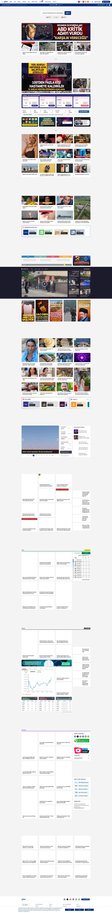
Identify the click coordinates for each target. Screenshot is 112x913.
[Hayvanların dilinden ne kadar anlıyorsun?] (82, 342)
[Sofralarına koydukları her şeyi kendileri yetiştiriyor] (30, 522)
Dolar (41, 668)
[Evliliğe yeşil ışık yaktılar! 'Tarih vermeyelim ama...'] (64, 810)
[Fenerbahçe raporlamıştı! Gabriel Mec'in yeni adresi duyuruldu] (65, 357)
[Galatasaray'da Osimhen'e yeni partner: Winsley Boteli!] (46, 92)
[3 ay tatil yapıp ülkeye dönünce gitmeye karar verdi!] (30, 765)
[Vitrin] (79, 2)
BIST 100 (26, 671)
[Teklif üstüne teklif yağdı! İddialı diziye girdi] (47, 780)
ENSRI (40, 710)
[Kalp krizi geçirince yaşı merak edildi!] (47, 138)
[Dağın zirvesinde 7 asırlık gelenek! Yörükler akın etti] (77, 526)
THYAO (57, 704)
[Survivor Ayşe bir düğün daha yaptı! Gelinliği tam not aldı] (30, 744)
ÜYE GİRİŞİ (98, 1)
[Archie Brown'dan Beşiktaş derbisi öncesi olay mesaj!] (25, 92)
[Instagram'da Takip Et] (80, 737)
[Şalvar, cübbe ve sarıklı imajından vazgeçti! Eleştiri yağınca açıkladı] (47, 765)
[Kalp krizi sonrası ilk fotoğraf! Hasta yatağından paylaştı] (49, 92)
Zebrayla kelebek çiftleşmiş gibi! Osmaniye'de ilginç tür (85, 494)
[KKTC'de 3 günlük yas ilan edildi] (31, 92)
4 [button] (36, 455)
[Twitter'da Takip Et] (78, 737)
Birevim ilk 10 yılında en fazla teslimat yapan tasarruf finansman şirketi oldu (46, 848)
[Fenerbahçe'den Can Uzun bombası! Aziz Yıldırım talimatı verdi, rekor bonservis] (62, 92)
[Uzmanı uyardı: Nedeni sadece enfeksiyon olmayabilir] (47, 215)
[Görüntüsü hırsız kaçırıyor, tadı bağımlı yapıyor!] (64, 493)
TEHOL (57, 703)
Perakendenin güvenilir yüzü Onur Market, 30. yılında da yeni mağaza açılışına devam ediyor (82, 862)
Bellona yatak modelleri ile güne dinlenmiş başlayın (47, 861)
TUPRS (57, 708)
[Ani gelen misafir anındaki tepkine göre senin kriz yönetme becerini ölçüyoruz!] (47, 372)
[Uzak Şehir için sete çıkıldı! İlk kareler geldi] (47, 795)
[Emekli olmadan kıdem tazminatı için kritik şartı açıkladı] (30, 387)
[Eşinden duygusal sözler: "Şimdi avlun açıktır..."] (65, 200)
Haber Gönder (86, 899)
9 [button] (49, 455)
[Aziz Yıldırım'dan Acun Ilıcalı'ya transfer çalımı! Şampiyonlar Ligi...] (51, 92)
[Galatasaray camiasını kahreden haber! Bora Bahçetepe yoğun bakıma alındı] (71, 92)
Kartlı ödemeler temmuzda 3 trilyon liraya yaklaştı (64, 876)
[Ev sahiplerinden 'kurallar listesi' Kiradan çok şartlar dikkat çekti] (47, 522)
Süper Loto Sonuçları (83, 789)
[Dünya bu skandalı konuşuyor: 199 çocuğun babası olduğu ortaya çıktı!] (59, 92)
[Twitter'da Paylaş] (83, 807)
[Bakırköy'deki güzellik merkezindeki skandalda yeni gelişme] (36, 92)
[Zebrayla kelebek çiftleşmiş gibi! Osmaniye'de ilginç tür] (77, 494)
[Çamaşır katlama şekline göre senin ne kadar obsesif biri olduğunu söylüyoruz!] (47, 200)
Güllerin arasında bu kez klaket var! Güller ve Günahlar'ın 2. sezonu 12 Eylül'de (64, 848)
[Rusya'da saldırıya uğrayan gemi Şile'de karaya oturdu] (41, 92)
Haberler (36, 906)
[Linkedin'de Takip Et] (83, 737)
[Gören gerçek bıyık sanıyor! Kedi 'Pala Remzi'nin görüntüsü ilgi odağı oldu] (77, 518)
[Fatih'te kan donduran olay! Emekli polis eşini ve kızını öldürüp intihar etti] (54, 92)
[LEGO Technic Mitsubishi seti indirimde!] (47, 387)
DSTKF (40, 704)
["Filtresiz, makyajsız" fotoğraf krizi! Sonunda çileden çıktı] (30, 780)
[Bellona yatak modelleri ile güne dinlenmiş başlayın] (47, 855)
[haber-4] (70, 310)
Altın (52, 668)
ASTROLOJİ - (67, 120)
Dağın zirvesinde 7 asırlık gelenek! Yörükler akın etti (86, 526)
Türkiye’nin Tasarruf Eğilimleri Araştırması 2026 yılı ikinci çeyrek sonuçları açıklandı (65, 862)
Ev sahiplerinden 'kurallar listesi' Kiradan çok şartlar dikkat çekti (85, 675)
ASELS (57, 710)
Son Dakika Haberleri (39, 904)
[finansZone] (81, 260)
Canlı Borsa (88, 628)
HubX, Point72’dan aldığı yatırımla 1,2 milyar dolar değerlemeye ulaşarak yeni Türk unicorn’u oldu (29, 848)
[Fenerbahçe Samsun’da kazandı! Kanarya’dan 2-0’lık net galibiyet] (47, 586)
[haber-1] (28, 310)
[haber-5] (84, 310)
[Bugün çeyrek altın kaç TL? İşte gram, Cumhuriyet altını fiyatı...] (65, 138)
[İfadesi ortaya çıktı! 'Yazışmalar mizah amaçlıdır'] (47, 751)
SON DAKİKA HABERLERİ (6, 4)
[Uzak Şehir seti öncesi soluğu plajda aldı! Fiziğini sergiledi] (30, 350)
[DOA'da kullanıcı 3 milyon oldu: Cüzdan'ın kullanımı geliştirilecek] (66, 92)
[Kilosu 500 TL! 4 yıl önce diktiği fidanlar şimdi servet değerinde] (30, 855)
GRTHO (23, 708)
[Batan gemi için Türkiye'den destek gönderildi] (57, 92)
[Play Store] (26, 904)
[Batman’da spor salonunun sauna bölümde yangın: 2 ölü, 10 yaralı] (42, 92)
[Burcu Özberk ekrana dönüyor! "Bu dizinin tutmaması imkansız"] (82, 379)
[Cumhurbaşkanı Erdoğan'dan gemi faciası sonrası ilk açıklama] (44, 92)
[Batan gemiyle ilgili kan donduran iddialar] (56, 92)
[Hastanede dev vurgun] (64, 92)
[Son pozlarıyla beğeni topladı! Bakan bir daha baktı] (64, 795)
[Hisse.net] (47, 122)
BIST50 (29, 668)
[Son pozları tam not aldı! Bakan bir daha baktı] (64, 773)
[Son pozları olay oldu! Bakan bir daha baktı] (47, 736)
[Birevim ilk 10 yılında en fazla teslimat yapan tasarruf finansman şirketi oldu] (47, 840)
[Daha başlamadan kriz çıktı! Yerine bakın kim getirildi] (30, 486)
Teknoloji (50, 904)
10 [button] (52, 455)
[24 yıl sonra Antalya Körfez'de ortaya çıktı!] (65, 153)
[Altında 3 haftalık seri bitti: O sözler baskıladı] (47, 342)
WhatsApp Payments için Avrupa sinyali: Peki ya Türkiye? (82, 847)
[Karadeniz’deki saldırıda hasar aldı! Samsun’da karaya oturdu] (65, 215)
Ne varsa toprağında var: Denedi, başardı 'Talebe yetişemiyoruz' (29, 876)
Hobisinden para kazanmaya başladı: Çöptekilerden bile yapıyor (81, 877)
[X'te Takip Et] (67, 899)
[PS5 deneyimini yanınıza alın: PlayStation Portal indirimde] (47, 357)
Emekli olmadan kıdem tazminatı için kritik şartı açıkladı (85, 666)
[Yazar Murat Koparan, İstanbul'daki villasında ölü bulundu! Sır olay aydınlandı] (77, 683)
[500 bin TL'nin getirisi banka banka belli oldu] (77, 658)
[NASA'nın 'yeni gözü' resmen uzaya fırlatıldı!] (30, 215)
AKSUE (40, 708)
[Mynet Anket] (86, 2)
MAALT (23, 706)
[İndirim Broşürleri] (88, 2)
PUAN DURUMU (77, 553)
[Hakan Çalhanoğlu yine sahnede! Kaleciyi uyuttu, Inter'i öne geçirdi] (29, 92)
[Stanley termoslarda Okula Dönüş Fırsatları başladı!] (82, 153)
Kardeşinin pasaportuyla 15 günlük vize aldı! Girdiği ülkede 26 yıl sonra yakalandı (86, 511)
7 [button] (44, 455)
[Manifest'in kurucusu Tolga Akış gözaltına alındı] (64, 751)
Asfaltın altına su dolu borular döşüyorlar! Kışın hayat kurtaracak (86, 502)
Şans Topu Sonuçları (83, 792)
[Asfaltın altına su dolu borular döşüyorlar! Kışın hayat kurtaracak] (77, 502)
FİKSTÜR (86, 553)
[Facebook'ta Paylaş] (81, 807)
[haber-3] (56, 310)
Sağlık (50, 906)
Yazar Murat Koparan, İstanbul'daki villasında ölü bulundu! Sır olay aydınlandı (85, 684)
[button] (2, 1)
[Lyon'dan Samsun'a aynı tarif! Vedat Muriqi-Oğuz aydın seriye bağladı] (32, 92)
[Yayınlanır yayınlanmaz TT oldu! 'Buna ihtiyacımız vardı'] (47, 810)
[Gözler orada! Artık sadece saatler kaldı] (30, 642)
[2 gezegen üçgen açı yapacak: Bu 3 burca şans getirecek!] (82, 357)
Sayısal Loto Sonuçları (83, 785)
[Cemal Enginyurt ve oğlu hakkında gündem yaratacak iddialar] (61, 92)
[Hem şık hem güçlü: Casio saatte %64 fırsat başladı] (47, 493)
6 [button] (41, 455)
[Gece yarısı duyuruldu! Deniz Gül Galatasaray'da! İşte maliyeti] (22, 92)
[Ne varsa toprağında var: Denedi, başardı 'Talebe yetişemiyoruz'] (30, 869)
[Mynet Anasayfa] (6, 1)
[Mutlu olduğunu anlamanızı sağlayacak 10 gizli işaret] (47, 153)
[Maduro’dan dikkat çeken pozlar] (52, 92)
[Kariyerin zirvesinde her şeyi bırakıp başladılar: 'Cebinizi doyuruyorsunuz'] (64, 686)
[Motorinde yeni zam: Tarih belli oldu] (77, 650)
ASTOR (57, 706)
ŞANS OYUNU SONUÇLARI (80, 779)
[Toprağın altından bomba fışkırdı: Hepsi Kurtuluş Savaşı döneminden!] (65, 372)
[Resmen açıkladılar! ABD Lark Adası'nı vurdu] (56, 31)
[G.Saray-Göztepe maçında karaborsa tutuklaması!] (64, 478)
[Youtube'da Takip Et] (86, 737)
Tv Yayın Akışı (77, 755)
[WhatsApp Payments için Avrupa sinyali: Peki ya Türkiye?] (82, 840)
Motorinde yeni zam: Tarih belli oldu (85, 650)
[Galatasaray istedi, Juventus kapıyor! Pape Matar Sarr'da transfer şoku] (30, 508)
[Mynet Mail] (109, 5)
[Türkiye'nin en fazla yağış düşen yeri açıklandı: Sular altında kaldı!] (82, 208)
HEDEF (40, 703)
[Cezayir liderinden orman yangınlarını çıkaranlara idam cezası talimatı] (24, 92)
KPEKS (40, 706)
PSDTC (23, 704)
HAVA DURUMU (52, 4)
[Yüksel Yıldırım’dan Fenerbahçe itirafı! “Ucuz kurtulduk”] (64, 556)
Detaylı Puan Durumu (86, 579)
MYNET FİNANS (28, 114)
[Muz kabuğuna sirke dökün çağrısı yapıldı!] (30, 200)
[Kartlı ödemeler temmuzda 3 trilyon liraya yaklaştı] (65, 869)
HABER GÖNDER (102, 4)
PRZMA (23, 703)
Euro (46, 668)
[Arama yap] (92, 1)
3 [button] (33, 455)
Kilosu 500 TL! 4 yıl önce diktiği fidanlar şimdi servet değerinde (29, 861)
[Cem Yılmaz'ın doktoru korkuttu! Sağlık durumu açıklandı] (65, 387)
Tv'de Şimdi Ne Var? (78, 758)
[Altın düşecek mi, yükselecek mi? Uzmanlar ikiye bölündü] (37, 92)
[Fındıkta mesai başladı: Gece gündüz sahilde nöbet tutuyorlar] (64, 649)
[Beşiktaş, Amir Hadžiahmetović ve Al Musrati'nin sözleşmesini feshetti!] (39, 92)
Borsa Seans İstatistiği (66, 904)
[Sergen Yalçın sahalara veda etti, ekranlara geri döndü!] (47, 571)
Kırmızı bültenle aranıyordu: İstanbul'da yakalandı (19, 4)
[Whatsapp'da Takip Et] (88, 737)
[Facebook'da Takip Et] (75, 737)
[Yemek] (81, 2)
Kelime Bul (78, 906)
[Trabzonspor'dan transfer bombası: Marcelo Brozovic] (47, 508)
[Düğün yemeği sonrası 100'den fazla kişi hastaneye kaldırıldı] (27, 92)
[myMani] (41, 2)
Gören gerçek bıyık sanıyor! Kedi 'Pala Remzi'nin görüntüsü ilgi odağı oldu (85, 519)
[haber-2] (42, 310)
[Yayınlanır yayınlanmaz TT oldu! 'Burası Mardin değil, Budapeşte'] (64, 515)
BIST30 (35, 668)
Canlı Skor (87, 550)
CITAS (23, 710)
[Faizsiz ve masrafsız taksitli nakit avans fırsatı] (47, 92)
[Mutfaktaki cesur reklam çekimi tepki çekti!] (30, 146)
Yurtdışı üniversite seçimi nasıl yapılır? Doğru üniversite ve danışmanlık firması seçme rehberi (46, 877)
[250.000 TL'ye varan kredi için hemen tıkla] (47, 77)
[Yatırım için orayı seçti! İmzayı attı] (30, 803)
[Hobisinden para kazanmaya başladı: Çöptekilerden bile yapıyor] (82, 869)
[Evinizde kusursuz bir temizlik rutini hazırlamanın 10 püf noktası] (82, 138)
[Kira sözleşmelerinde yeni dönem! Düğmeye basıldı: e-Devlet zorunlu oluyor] (67, 92)
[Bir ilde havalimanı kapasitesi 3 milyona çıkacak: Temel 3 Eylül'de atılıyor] (47, 649)
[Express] (83, 2)
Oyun (77, 904)
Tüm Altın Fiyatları (65, 452)
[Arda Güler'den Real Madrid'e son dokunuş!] (47, 600)
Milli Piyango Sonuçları (83, 782)
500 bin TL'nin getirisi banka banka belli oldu (85, 658)
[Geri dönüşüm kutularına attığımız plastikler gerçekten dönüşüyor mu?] (47, 478)
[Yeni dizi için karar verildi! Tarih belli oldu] (64, 736)
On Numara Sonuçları (83, 795)
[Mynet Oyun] (30, 122)
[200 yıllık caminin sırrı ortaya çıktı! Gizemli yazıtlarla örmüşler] (65, 342)
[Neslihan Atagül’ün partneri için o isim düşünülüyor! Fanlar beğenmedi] (69, 92)
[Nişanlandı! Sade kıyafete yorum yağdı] (30, 372)
